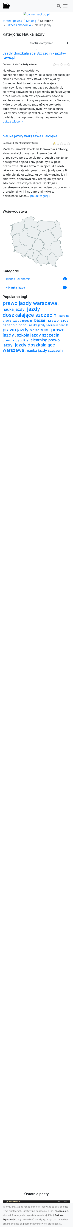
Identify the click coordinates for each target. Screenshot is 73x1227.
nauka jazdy (14, 309)
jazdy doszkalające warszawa (29, 347)
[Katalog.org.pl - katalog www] (6, 5)
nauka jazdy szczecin (45, 350)
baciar (40, 320)
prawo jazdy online (16, 340)
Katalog (31, 20)
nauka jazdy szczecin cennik (49, 325)
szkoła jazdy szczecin (38, 335)
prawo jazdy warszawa (30, 303)
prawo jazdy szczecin (26, 329)
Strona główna (12, 20)
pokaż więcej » (13, 121)
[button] (59, 6)
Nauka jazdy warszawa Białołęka (30, 136)
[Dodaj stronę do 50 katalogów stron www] (37, 14)
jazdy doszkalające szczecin (30, 312)
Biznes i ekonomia (19, 25)
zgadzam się (61, 1211)
